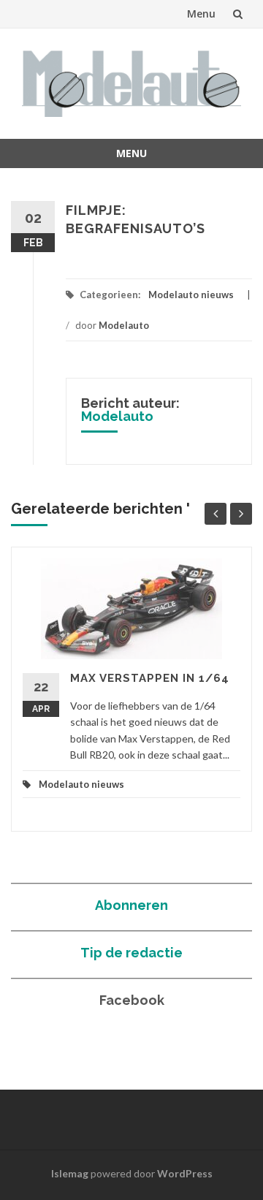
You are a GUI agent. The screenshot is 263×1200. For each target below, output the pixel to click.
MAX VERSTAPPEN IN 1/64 (149, 678)
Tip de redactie (131, 952)
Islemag (69, 1173)
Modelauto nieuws (191, 294)
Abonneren (131, 905)
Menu (201, 13)
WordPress (185, 1173)
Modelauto (124, 325)
